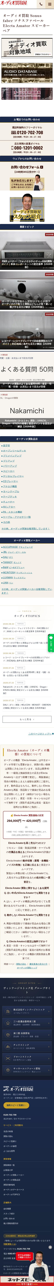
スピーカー (9, 471)
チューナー (9, 501)
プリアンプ (9, 461)
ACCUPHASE (18, 547)
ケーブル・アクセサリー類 (17, 517)
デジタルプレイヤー (13, 476)
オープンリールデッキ (14, 450)
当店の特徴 (8, 1131)
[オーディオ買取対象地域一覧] (27, 48)
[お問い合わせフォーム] (27, 167)
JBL (14, 552)
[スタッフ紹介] (27, 207)
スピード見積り (10, 1141)
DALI (8, 557)
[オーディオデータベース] (27, 73)
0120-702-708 (9, 1115)
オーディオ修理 (10, 1146)
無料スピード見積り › (16, 1105)
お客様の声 (8, 1170)
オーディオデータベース (13, 1190)
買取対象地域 (9, 1185)
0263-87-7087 (14, 1253)
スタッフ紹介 (9, 1214)
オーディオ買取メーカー (13, 1175)
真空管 (6, 445)
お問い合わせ (9, 1218)
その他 (6, 522)
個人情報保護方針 (10, 1223)
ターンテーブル (11, 491)
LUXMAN (14, 577)
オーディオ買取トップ (27, 968)
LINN (8, 583)
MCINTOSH (17, 572)
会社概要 (7, 1209)
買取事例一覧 (9, 1165)
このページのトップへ (39, 734)
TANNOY (12, 562)
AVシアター (9, 507)
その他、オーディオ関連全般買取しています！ (25, 528)
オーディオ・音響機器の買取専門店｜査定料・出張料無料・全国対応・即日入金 (13, 2)
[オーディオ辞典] (27, 100)
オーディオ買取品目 (11, 1180)
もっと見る (27, 719)
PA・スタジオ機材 (12, 512)
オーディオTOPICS (11, 1194)
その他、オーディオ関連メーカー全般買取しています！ (26, 591)
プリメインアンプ (12, 456)
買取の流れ (21, 964)
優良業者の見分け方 (38, 964)
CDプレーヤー (10, 481)
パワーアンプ (10, 466)
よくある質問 (9, 1151)
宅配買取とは (9, 1244)
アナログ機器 (10, 486)
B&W (13, 567)
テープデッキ (10, 496)
